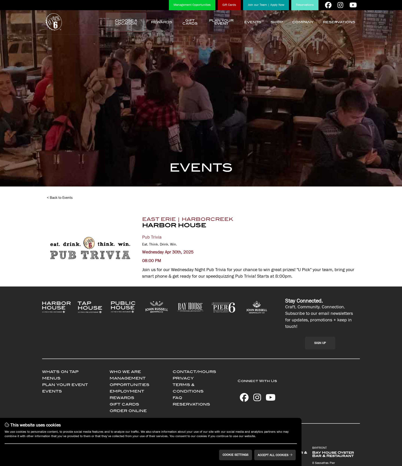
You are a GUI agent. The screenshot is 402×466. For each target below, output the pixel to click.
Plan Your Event (221, 22)
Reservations (305, 5)
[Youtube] (353, 5)
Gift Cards (229, 5)
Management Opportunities (192, 5)
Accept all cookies (273, 455)
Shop (277, 22)
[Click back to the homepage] (53, 22)
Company (303, 22)
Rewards (161, 22)
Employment (127, 391)
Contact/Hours (194, 371)
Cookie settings (235, 454)
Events (252, 22)
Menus (51, 378)
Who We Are (125, 371)
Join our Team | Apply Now (266, 5)
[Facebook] (328, 5)
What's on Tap (60, 371)
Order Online (128, 411)
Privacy (183, 378)
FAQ (177, 397)
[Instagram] (340, 5)
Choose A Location (126, 22)
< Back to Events (60, 198)
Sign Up (320, 343)
